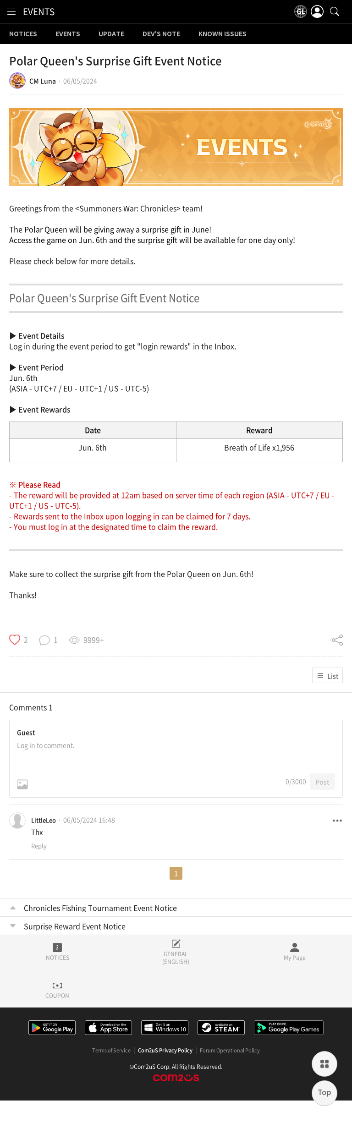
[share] (337, 639)
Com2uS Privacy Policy (165, 1050)
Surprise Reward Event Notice (75, 926)
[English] (300, 11)
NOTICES (23, 34)
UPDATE (111, 34)
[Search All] (334, 11)
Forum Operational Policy (230, 1050)
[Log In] (317, 11)
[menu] (11, 11)
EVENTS (39, 11)
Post (322, 781)
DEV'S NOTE (161, 34)
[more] (324, 1064)
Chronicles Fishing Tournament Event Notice (100, 907)
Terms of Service (111, 1050)
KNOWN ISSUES (222, 34)
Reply (39, 845)
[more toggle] (337, 820)
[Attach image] (22, 784)
